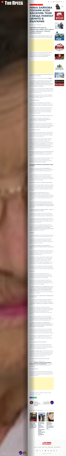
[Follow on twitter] (50, 1)
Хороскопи (39, 447)
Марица (50, 78)
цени (39, 394)
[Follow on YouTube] (53, 1)
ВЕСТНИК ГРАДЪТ (50, 447)
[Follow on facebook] (48, 1)
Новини (46, 447)
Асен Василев (32, 392)
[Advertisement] (42, 45)
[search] (61, 1)
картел (50, 392)
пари (36, 394)
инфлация (45, 392)
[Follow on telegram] (58, 1)
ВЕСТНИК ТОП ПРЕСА (57, 447)
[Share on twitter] (33, 397)
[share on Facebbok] (4, 454)
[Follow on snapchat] (56, 1)
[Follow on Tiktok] (55, 1)
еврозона (37, 392)
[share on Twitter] (6, 454)
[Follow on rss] (56, 450)
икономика (41, 392)
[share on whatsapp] (8, 454)
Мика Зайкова (32, 394)
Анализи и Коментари (33, 4)
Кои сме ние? (35, 447)
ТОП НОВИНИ (40, 4)
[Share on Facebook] (31, 397)
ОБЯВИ (43, 447)
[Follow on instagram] (42, 450)
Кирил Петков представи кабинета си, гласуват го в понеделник (33, 425)
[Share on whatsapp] (36, 397)
